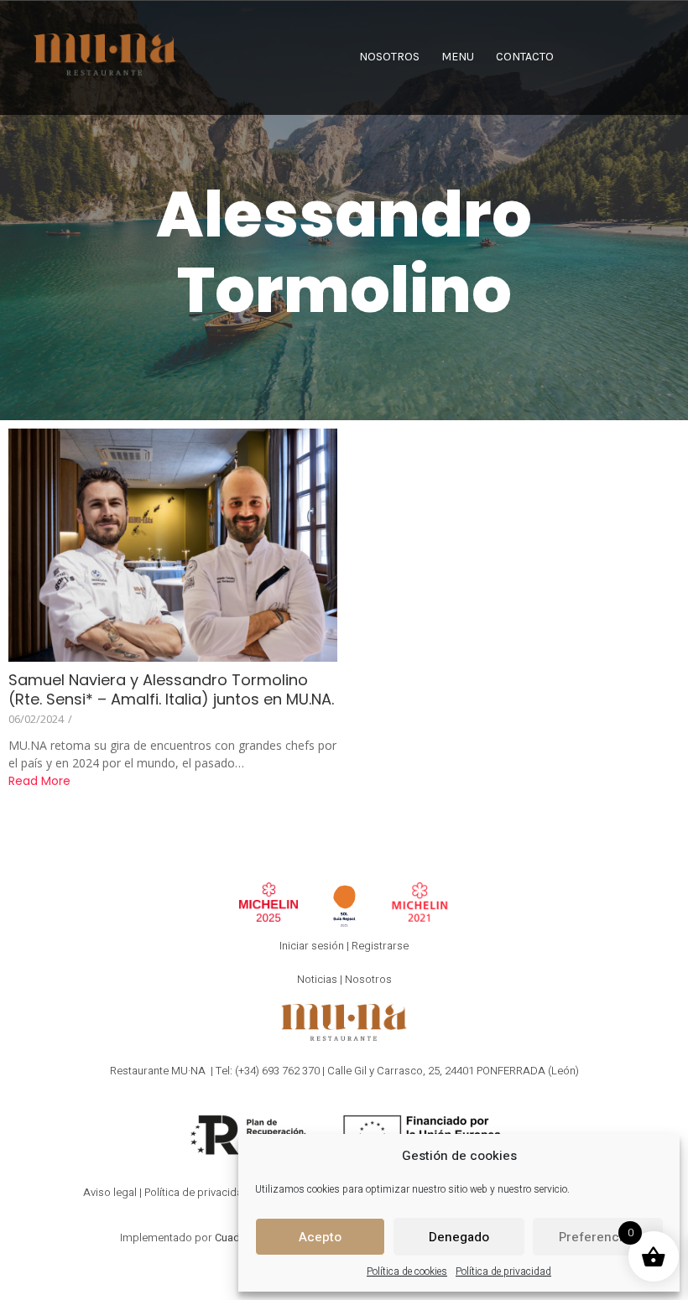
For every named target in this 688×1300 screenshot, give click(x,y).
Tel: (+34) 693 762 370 (268, 1071)
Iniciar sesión (311, 946)
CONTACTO (525, 56)
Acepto (320, 1237)
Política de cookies (407, 1271)
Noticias (317, 979)
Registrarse (380, 946)
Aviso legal (110, 1192)
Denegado (459, 1237)
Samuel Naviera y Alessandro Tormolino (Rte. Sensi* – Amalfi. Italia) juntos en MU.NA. (171, 689)
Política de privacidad (503, 1271)
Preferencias (597, 1237)
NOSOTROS (389, 56)
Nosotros (368, 979)
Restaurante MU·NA (158, 1071)
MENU (457, 56)
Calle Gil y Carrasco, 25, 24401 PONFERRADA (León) (453, 1071)
